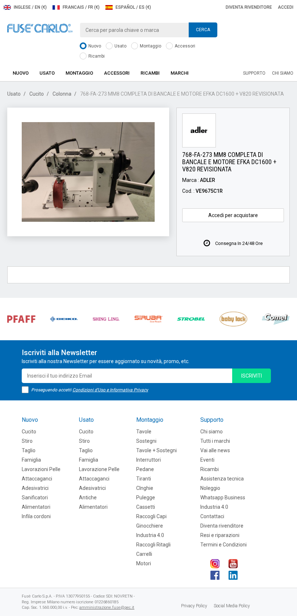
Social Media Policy (232, 605)
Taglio (28, 450)
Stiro (27, 441)
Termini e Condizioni (223, 545)
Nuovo (94, 46)
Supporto (254, 73)
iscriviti (251, 376)
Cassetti (145, 507)
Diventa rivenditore (249, 7)
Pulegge (145, 497)
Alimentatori (36, 507)
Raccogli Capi (151, 516)
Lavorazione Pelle (99, 469)
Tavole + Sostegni (156, 450)
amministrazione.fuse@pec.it (106, 607)
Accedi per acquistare (233, 215)
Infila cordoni (36, 516)
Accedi (285, 7)
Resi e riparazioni (219, 535)
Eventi (207, 460)
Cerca (203, 29)
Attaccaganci (37, 479)
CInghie (144, 488)
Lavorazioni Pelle (41, 469)
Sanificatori (35, 497)
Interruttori (148, 460)
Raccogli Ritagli (153, 545)
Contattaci (212, 516)
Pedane (145, 469)
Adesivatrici (35, 488)
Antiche (88, 497)
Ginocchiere (149, 526)
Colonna (62, 94)
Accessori (184, 46)
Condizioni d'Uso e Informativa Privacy (110, 389)
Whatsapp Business (222, 497)
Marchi (180, 73)
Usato (119, 46)
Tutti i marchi (215, 441)
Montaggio (150, 46)
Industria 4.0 (150, 535)
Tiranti (143, 479)
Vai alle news (215, 450)
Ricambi (96, 56)
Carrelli (144, 554)
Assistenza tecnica (222, 479)
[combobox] (148, 30)
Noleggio (210, 488)
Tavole (143, 431)
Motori (143, 563)
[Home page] (39, 28)
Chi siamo (282, 73)
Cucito (36, 94)
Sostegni (146, 441)
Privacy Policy (194, 605)
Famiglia (31, 460)
